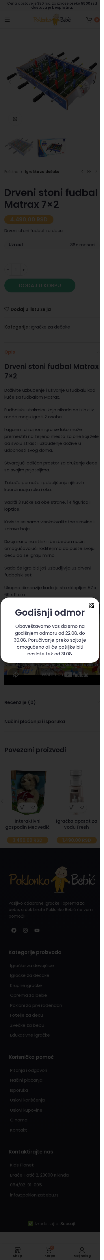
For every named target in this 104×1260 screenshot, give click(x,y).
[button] (91, 605)
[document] (50, 630)
